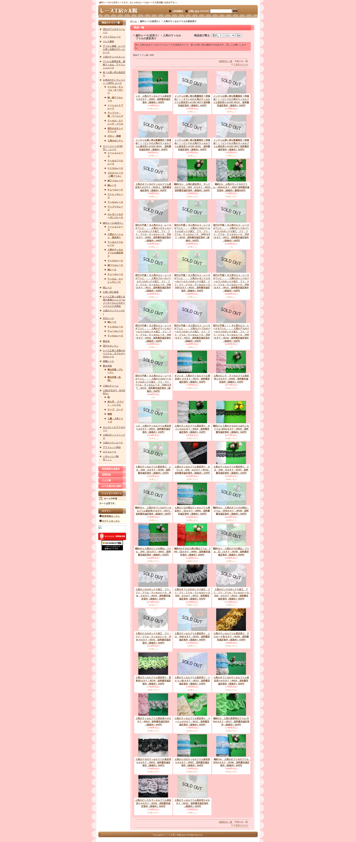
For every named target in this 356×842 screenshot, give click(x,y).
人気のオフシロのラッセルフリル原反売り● (153, 187)
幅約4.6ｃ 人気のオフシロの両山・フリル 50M (231, 510)
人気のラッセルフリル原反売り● (153, 721)
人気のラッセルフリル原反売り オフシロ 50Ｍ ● (192, 469)
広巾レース (108, 318)
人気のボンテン (115, 140)
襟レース (107, 287)
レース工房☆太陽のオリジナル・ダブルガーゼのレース (114, 353)
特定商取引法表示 (111, 468)
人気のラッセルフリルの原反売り (115, 252)
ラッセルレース (115, 202)
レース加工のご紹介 (112, 486)
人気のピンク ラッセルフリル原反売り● (231, 378)
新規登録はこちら (111, 516)
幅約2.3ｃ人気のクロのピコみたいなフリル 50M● (231, 429)
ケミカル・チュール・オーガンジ (115, 89)
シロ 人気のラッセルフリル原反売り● (153, 99)
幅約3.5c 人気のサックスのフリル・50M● (231, 187)
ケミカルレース (115, 168)
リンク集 (106, 480)
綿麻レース (108, 361)
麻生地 (106, 341)
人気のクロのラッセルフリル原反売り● (153, 762)
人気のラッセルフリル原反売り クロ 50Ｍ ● (231, 469)
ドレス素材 (108, 41)
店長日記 (106, 474)
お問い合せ (194, 11)
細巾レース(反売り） (113, 223)
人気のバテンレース (113, 442)
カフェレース (109, 451)
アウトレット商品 (112, 447)
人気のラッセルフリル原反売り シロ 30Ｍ (192, 636)
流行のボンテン (110, 346)
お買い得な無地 (110, 292)
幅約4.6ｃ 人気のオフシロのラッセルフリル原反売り (153, 510)
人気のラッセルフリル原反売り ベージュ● (192, 721)
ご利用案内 (177, 11)
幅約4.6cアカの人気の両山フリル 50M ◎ (192, 551)
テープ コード (115, 409)
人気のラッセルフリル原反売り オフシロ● (192, 429)
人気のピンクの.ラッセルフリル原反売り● (153, 803)
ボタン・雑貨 (114, 136)
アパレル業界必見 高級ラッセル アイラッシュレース (114, 64)
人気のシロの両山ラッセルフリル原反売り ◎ (192, 510)
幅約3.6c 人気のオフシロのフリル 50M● (232, 762)
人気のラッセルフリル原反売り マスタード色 (231, 636)
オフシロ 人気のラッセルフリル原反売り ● (192, 378)
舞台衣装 (107, 366)
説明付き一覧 (225, 61)
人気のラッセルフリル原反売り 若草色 (153, 680)
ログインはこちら (111, 521)
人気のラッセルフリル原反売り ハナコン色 (192, 680)
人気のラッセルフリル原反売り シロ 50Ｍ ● (153, 469)
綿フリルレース (115, 180)
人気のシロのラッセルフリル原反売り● (192, 762)
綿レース (112, 185)
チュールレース (115, 189)
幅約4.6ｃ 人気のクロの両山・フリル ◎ (231, 551)
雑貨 (110, 414)
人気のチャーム (110, 386)
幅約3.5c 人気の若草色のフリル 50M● (231, 721)
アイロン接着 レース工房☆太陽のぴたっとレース (114, 49)
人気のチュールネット (114, 57)
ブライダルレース (112, 37)
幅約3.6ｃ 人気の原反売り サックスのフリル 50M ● (193, 187)
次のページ (242, 64)
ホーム (133, 21)
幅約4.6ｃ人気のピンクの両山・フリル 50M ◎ (153, 551)
